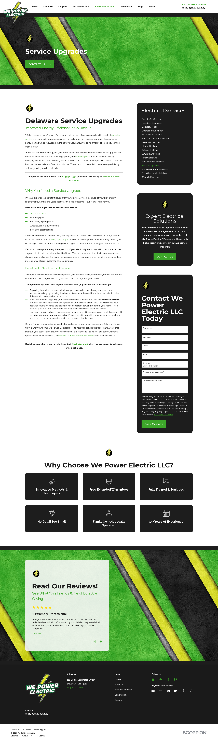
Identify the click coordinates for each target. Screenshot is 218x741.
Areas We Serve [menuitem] (81, 6)
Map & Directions (75, 687)
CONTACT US (37, 64)
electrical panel (82, 156)
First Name (147, 328)
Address (146, 363)
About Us (119, 684)
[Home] (15, 12)
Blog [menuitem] (140, 6)
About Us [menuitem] (48, 6)
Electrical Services (123, 689)
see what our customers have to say (75, 335)
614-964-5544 (193, 8)
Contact (118, 700)
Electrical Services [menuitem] (104, 6)
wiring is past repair (59, 239)
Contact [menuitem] (152, 6)
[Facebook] (168, 679)
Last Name (147, 337)
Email (145, 355)
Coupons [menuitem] (62, 6)
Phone (145, 346)
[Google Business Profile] (153, 679)
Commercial (120, 695)
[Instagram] (175, 679)
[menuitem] (165, 119)
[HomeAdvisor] (160, 679)
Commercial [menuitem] (125, 6)
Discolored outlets (39, 213)
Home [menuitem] (35, 6)
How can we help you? (152, 381)
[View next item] (101, 641)
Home (118, 679)
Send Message (154, 423)
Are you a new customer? (153, 372)
